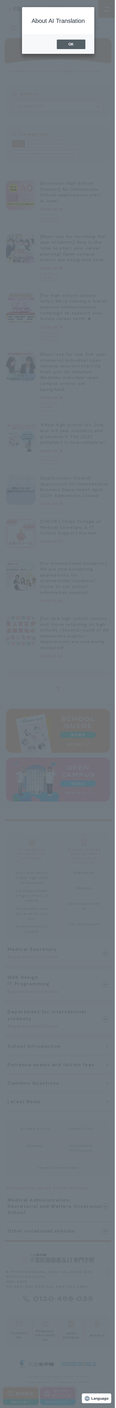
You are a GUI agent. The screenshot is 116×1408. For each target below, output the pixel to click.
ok (71, 44)
